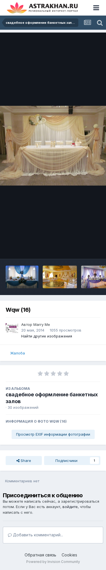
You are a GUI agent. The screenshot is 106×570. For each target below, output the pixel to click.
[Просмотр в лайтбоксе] (53, 145)
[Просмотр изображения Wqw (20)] (22, 277)
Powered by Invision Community (53, 562)
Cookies (69, 554)
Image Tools (82, 248)
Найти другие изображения (46, 336)
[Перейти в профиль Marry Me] (12, 328)
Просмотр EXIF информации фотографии (53, 434)
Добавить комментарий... (37, 534)
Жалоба (17, 353)
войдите (70, 506)
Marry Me (41, 324)
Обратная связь (40, 554)
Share (25, 460)
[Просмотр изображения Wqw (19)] (60, 277)
